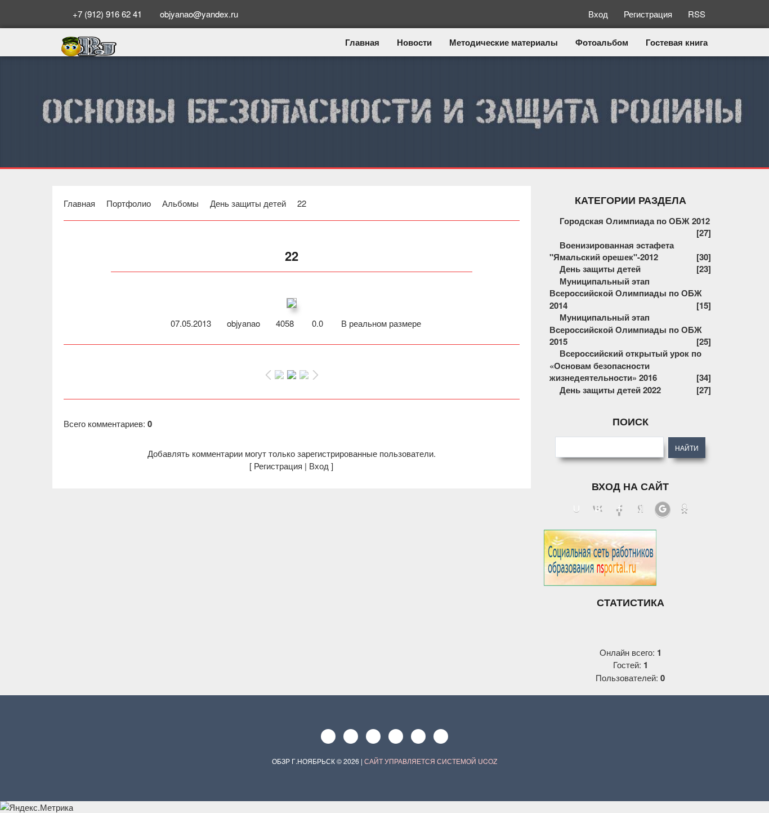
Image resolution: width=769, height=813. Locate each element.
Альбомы (180, 203)
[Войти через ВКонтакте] (598, 509)
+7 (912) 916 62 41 (107, 14)
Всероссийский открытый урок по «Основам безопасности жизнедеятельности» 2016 (625, 365)
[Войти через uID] (576, 509)
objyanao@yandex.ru (198, 14)
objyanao (243, 323)
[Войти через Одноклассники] (684, 509)
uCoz (487, 761)
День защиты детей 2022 (610, 390)
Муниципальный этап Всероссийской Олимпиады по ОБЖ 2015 (625, 329)
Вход (599, 14)
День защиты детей (248, 203)
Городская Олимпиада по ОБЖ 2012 (635, 221)
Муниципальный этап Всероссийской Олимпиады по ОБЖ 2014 (625, 293)
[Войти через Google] (662, 509)
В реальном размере (380, 323)
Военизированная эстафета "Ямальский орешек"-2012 (611, 251)
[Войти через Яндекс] (640, 509)
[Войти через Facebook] (619, 509)
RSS (695, 14)
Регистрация (649, 14)
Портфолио (128, 203)
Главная (79, 203)
